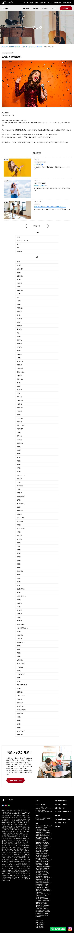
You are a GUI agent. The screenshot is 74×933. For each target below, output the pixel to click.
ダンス (18, 244)
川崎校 (18, 489)
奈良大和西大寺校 (22, 685)
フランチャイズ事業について (63, 812)
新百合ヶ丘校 (20, 503)
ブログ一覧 (36, 226)
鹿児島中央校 (20, 731)
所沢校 (18, 304)
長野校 (18, 560)
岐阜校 (18, 567)
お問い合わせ (67, 3)
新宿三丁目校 (20, 425)
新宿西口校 (20, 429)
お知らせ (44, 808)
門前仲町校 (20, 368)
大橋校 (18, 717)
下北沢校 (19, 411)
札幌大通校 (20, 269)
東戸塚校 (19, 539)
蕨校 (18, 297)
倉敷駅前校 (20, 692)
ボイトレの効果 (38, 164)
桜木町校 (19, 514)
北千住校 (19, 365)
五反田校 (19, 375)
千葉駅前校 (20, 308)
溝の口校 (19, 493)
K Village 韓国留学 (40, 924)
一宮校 (18, 617)
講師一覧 (35, 8)
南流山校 (19, 311)
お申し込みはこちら (15, 780)
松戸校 (18, 315)
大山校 (18, 457)
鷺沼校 (18, 507)
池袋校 (18, 450)
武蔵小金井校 (20, 475)
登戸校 (18, 500)
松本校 (18, 564)
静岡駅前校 (20, 571)
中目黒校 (19, 404)
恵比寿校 (19, 390)
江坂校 (18, 649)
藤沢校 (18, 543)
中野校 (18, 432)
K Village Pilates (39, 926)
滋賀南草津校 (20, 624)
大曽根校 (19, 603)
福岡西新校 (20, 713)
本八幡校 (19, 319)
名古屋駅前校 (20, 589)
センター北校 (20, 518)
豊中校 (18, 646)
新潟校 (18, 550)
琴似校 (18, 272)
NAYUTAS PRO (48, 812)
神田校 (18, 336)
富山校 (18, 553)
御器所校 (19, 614)
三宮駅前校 (20, 660)
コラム (50, 3)
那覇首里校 (20, 735)
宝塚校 (18, 671)
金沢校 (18, 557)
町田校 (18, 482)
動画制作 (42, 819)
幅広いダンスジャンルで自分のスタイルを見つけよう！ (50, 207)
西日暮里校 (20, 361)
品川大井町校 (20, 372)
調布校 (18, 468)
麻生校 (18, 265)
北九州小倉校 (20, 706)
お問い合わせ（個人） (61, 800)
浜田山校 (19, 439)
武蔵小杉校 (20, 486)
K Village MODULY (40, 927)
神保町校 (19, 340)
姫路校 (18, 678)
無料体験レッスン (60, 808)
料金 (36, 3)
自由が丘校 (20, 400)
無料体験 (65, 8)
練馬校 (18, 464)
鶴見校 (18, 525)
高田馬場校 (20, 443)
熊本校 (18, 727)
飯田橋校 (19, 347)
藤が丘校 (19, 610)
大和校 (18, 532)
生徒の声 (44, 8)
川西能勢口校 (20, 674)
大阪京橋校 (20, 635)
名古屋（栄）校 (21, 596)
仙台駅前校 (20, 276)
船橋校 (18, 322)
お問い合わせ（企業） (61, 804)
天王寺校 (19, 639)
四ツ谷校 (19, 422)
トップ (26, 3)
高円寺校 (19, 436)
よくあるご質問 (39, 812)
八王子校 (19, 479)
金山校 (5, 8)
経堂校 (18, 415)
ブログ (53, 8)
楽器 (18, 248)
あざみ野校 (20, 521)
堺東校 (18, 656)
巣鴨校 (18, 447)
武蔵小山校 (20, 379)
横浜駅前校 (20, 511)
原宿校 (18, 386)
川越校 (18, 301)
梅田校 (18, 631)
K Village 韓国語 (39, 923)
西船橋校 (19, 326)
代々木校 (19, 397)
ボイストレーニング (22, 241)
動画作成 (19, 251)
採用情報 (57, 815)
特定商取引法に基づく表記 (62, 819)
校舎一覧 (43, 3)
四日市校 (19, 621)
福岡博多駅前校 (21, 710)
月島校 (18, 351)
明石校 (18, 681)
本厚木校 (19, 535)
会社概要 (57, 826)
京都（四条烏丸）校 (22, 628)
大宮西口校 (20, 290)
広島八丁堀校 (20, 695)
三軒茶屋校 (20, 407)
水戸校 (18, 279)
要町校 (18, 454)
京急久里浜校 (20, 528)
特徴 (31, 3)
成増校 (18, 461)
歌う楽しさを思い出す (40, 186)
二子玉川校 (20, 418)
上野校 (18, 358)
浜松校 (18, 575)
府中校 (18, 471)
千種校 (18, 599)
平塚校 (18, 546)
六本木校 (19, 354)
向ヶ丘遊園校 (20, 496)
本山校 (18, 607)
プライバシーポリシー (61, 823)
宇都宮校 (19, 283)
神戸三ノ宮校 (20, 663)
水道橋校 (19, 343)
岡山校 (18, 688)
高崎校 (18, 287)
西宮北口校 (20, 667)
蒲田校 (18, 383)
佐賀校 (18, 720)
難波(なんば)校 (21, 642)
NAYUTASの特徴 (39, 807)
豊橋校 (18, 578)
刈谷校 (18, 585)
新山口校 (19, 699)
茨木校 (18, 653)
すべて (18, 237)
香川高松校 (20, 703)
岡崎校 (18, 582)
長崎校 (18, 724)
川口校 (18, 294)
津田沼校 (19, 329)
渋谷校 (18, 393)
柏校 (18, 333)
